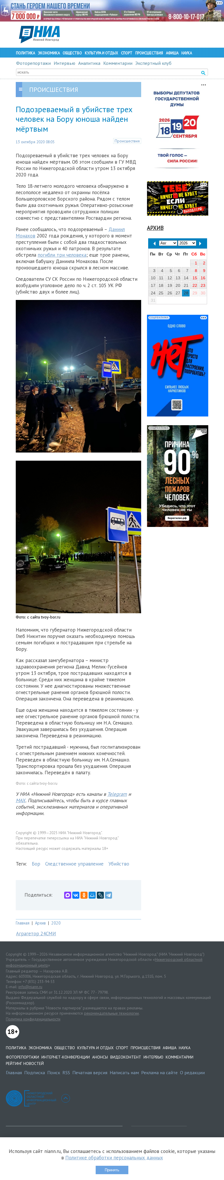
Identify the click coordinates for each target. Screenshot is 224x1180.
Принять (112, 1170)
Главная (22, 923)
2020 (56, 923)
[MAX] (67, 895)
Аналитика (89, 63)
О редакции (192, 1072)
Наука (186, 53)
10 (153, 278)
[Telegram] (108, 895)
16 (203, 278)
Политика (25, 53)
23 (203, 285)
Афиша (172, 53)
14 (186, 278)
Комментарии (117, 63)
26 (169, 293)
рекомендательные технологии (111, 1013)
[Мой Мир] (92, 895)
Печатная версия (89, 1072)
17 (153, 285)
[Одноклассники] (84, 895)
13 (178, 278)
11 (161, 278)
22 (194, 285)
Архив (40, 923)
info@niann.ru (30, 986)
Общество (72, 53)
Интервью (64, 63)
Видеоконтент (125, 1057)
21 (186, 285)
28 (186, 293)
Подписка (34, 1072)
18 (161, 285)
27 (178, 293)
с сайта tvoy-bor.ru (42, 783)
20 (178, 285)
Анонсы (100, 1057)
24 (153, 293)
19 (169, 285)
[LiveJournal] (100, 895)
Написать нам (124, 1072)
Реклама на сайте (159, 1072)
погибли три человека (62, 255)
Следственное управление (74, 864)
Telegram (117, 794)
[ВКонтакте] (75, 895)
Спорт (126, 53)
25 (161, 293)
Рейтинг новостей (25, 1063)
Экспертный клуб (153, 63)
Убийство (118, 864)
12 (169, 278)
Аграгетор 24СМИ (36, 933)
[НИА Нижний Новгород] (39, 41)
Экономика (49, 53)
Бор (36, 864)
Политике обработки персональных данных (114, 1157)
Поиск (53, 1072)
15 (194, 278)
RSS (66, 1072)
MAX (20, 800)
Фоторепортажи (33, 63)
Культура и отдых (101, 53)
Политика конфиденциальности (33, 1019)
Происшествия (149, 53)
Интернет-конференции (65, 1057)
